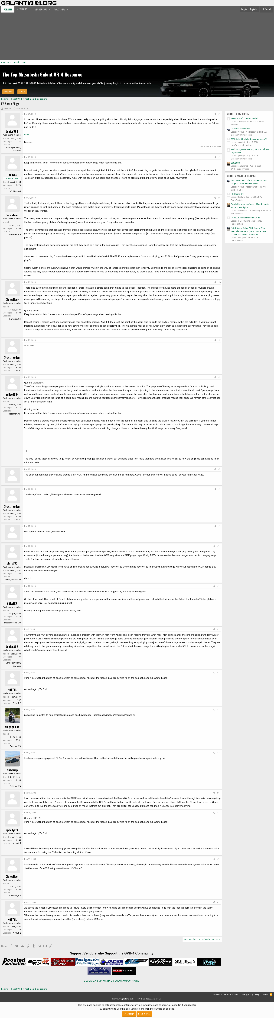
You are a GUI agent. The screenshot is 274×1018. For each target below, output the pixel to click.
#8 (219, 489)
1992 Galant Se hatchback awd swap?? (249, 139)
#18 (219, 859)
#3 (219, 198)
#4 (219, 282)
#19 (219, 902)
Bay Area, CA (15, 234)
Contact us (217, 994)
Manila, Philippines (13, 580)
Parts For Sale (237, 200)
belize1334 (12, 394)
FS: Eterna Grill (237, 194)
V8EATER (12, 603)
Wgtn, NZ (17, 703)
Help (257, 994)
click (26, 134)
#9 (219, 526)
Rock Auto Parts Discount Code (245, 218)
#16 (219, 793)
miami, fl (17, 843)
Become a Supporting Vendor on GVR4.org (111, 980)
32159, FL (16, 371)
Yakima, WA (15, 786)
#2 (219, 157)
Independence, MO (12, 623)
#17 (219, 813)
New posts (6, 62)
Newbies (234, 125)
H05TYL (12, 690)
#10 (219, 546)
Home (264, 994)
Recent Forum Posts (238, 114)
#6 (219, 377)
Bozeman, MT (15, 414)
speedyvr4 (12, 830)
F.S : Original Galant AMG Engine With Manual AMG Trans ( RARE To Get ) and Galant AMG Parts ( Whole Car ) (249, 231)
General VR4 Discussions (242, 135)
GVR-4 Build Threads (240, 169)
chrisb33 (12, 563)
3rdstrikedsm (12, 357)
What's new (59, 9)
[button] (23, 9)
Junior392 (8, 108)
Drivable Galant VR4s (240, 129)
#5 (219, 340)
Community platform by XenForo (137, 999)
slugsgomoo (12, 727)
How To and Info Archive (241, 145)
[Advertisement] (137, 36)
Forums (8, 9)
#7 (219, 469)
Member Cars (41, 9)
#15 (219, 753)
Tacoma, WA (15, 746)
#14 (219, 709)
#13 (219, 672)
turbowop (12, 770)
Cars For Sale (237, 190)
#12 (219, 629)
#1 (219, 114)
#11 (219, 586)
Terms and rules (231, 994)
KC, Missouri (15, 191)
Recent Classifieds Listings (241, 176)
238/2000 (235, 163)
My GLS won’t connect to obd (244, 118)
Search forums (19, 62)
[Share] (215, 114)
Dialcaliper (12, 215)
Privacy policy (247, 994)
